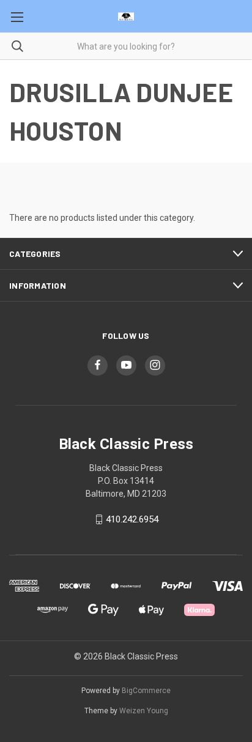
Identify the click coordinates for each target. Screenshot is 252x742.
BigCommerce (146, 690)
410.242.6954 (132, 519)
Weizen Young (143, 711)
